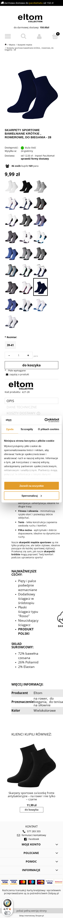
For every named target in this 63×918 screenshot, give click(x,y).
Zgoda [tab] (10, 429)
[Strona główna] (31, 17)
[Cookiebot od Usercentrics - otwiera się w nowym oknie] (45, 420)
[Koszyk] (55, 36)
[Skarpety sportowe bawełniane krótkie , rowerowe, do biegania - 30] (11, 304)
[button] (8, 36)
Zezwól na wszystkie (31, 485)
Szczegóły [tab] (27, 429)
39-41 (10, 345)
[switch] (7, 913)
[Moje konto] (39, 36)
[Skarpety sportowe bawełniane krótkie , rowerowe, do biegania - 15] (11, 253)
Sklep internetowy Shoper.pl (31, 915)
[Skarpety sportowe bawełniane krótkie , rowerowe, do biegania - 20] (25, 269)
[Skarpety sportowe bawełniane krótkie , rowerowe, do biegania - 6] (25, 202)
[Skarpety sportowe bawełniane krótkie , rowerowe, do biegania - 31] (25, 304)
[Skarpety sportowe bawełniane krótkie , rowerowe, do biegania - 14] (40, 236)
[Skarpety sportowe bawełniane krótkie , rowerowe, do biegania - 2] (25, 185)
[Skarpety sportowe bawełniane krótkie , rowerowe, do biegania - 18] (40, 253)
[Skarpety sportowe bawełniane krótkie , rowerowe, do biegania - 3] (40, 185)
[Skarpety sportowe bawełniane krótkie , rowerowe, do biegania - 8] (11, 219)
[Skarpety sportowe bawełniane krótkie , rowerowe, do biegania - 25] (11, 287)
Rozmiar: (11, 337)
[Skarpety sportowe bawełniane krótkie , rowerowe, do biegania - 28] (40, 287)
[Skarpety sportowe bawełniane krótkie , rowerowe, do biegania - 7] (40, 202)
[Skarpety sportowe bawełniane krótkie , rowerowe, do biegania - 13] (25, 236)
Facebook (34, 839)
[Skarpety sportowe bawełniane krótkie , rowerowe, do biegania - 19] (11, 269)
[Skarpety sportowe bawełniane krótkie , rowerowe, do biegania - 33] (11, 321)
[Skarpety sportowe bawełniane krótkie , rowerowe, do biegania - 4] (11, 202)
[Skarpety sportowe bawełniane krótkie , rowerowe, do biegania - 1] (11, 185)
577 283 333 (33, 831)
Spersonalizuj (30, 495)
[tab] (31, 401)
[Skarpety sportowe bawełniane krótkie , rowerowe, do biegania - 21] (40, 269)
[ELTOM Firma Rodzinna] (22, 385)
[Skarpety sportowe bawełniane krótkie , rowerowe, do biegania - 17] (25, 253)
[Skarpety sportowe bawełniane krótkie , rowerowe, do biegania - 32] (40, 304)
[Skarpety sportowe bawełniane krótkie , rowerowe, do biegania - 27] (25, 287)
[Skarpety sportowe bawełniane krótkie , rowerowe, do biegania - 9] (25, 219)
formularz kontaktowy (34, 835)
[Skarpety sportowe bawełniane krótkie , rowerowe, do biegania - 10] (40, 219)
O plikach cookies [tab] (48, 429)
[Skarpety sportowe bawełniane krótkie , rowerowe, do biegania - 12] (11, 236)
